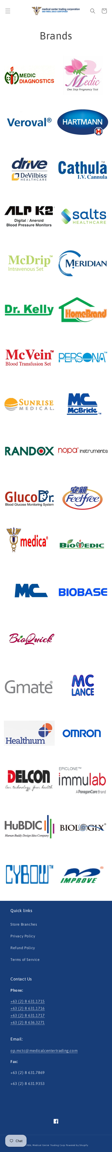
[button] (8, 11)
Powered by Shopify (77, 1145)
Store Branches (23, 924)
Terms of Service (25, 959)
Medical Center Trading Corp (49, 1145)
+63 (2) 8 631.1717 (27, 1015)
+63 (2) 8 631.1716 (27, 1008)
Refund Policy (22, 948)
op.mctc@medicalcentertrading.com (44, 1050)
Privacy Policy (22, 936)
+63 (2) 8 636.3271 (27, 1022)
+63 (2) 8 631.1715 (27, 1001)
